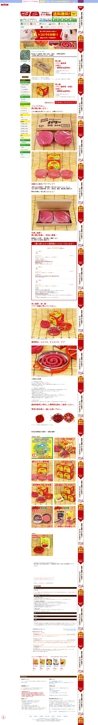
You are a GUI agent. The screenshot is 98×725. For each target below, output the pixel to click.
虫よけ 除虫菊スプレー (25, 91)
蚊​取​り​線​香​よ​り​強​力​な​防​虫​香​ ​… (35, 666)
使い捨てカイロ (24, 103)
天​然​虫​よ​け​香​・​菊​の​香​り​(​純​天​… (55, 666)
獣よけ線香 (23, 98)
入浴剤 (22, 147)
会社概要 (41, 716)
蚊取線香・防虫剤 (24, 82)
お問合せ (53, 716)
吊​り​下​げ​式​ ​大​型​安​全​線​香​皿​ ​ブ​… (49, 666)
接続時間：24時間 (24, 133)
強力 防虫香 (23, 86)
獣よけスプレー (24, 101)
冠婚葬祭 (22, 140)
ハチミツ (22, 156)
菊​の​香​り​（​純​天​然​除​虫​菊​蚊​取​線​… (42, 666)
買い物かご (59, 716)
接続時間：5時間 (24, 123)
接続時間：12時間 (24, 128)
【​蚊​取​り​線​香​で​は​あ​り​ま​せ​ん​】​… (62, 666)
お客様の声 (65, 716)
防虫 (38, 51)
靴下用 (22, 137)
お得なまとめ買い (24, 119)
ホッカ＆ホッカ (24, 110)
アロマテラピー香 (24, 149)
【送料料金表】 (55, 681)
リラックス (23, 144)
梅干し (22, 154)
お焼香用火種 (23, 142)
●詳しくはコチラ (24, 682)
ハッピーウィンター (24, 112)
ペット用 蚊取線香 (24, 89)
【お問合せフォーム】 (53, 695)
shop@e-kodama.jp (56, 690)
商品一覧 (35, 716)
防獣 (22, 96)
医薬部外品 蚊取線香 (25, 84)
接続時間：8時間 (24, 126)
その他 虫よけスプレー (25, 94)
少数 (22, 117)
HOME (30, 716)
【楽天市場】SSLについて (63, 711)
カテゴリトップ (34, 51)
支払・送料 (47, 716)
